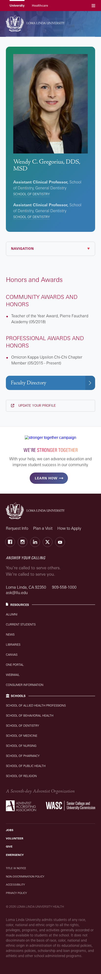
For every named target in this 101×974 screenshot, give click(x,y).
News (10, 634)
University (17, 5)
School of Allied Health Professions (36, 705)
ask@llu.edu (17, 592)
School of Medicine (21, 735)
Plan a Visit (42, 528)
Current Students (21, 624)
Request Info (17, 528)
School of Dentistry (31, 194)
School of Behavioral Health (29, 715)
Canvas (11, 654)
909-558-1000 (64, 587)
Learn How (46, 478)
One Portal (15, 665)
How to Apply (69, 528)
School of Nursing (21, 746)
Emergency (15, 855)
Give (9, 846)
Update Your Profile (36, 405)
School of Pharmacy (22, 756)
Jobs (9, 830)
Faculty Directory (28, 383)
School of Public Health (26, 766)
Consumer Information (24, 685)
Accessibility (15, 884)
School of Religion (21, 776)
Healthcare (40, 5)
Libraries (13, 644)
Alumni (11, 614)
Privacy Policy (16, 893)
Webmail (13, 675)
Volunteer (14, 838)
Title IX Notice (16, 868)
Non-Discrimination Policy (25, 876)
